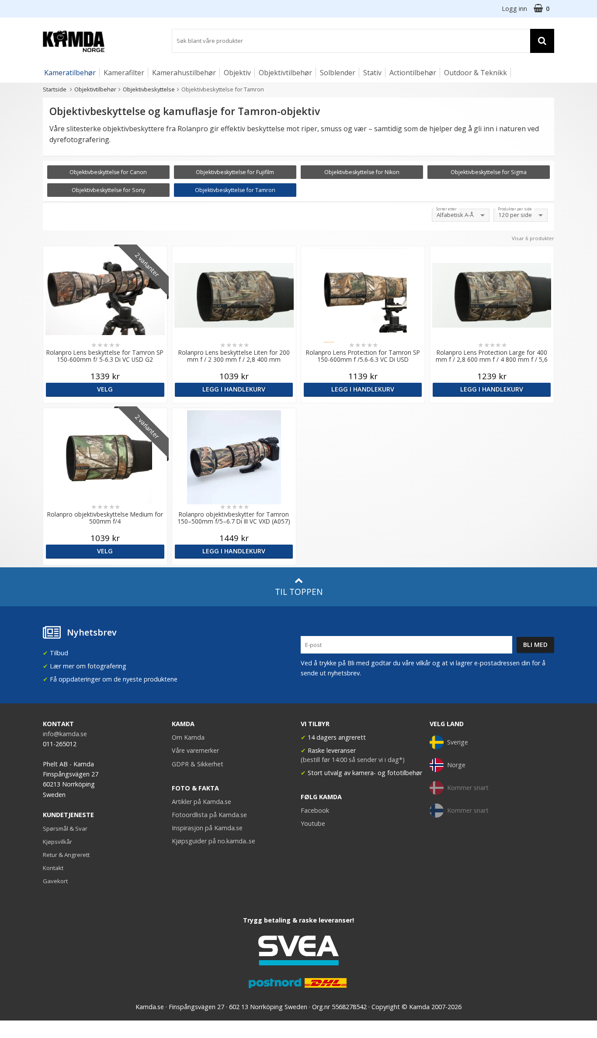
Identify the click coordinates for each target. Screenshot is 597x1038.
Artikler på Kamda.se (201, 801)
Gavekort (55, 881)
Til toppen (299, 592)
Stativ (372, 72)
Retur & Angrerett (66, 855)
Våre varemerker (195, 750)
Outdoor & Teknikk (475, 72)
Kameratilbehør (70, 72)
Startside (54, 89)
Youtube (313, 823)
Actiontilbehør (412, 72)
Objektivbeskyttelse (149, 89)
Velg (105, 389)
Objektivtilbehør (285, 72)
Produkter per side (515, 209)
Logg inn (514, 8)
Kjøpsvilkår (57, 842)
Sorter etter (446, 209)
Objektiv (237, 72)
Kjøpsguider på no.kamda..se (213, 841)
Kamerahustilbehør (184, 72)
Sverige (457, 742)
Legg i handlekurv (233, 389)
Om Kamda (188, 737)
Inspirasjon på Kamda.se (207, 828)
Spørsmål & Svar (65, 828)
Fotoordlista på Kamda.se (209, 815)
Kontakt (53, 868)
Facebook (315, 810)
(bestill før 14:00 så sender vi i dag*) (353, 759)
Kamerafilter (124, 72)
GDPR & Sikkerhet (197, 764)
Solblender (337, 72)
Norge (456, 765)
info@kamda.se (65, 734)
